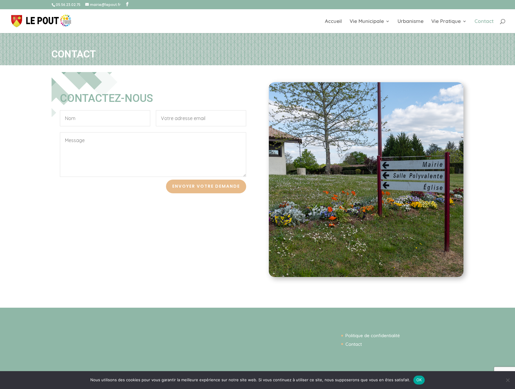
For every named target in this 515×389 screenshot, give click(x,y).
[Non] (508, 380)
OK (419, 379)
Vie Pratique (446, 21)
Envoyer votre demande (206, 186)
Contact (484, 21)
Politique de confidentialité (372, 335)
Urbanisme (411, 21)
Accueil (333, 21)
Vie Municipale (367, 21)
